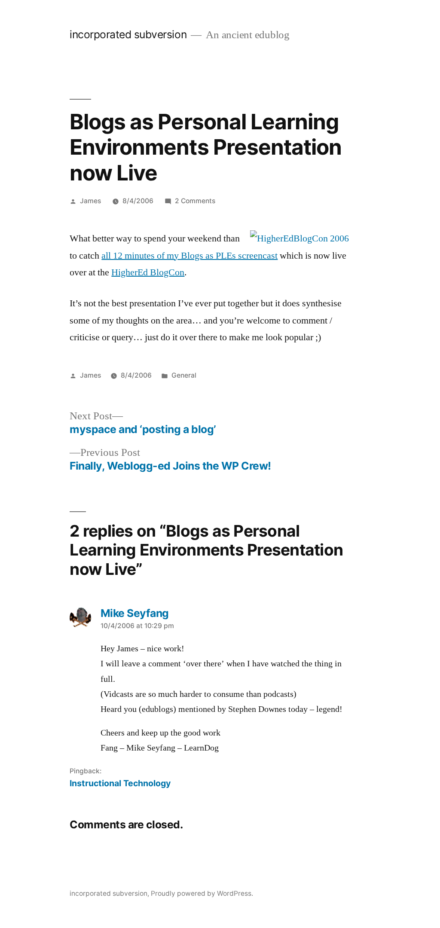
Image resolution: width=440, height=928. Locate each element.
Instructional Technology (120, 783)
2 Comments (195, 201)
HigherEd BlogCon (147, 272)
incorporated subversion (128, 34)
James (90, 201)
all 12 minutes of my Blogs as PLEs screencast (189, 256)
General (183, 375)
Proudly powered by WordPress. (202, 893)
